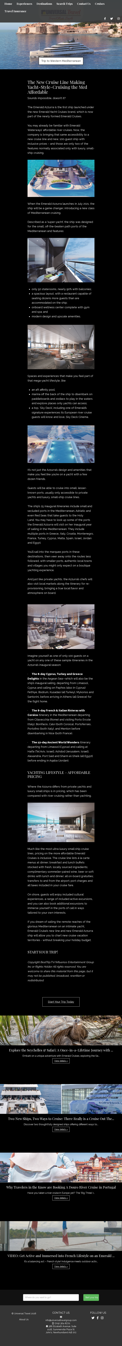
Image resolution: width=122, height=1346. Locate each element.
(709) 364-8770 (62, 1323)
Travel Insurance (15, 11)
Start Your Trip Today (61, 1001)
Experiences (24, 4)
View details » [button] (61, 1061)
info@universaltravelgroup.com (61, 1320)
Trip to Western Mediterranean (61, 60)
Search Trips (65, 4)
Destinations (44, 4)
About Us (24, 1319)
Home (8, 4)
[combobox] (51, 1297)
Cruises (99, 4)
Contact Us (83, 4)
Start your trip (91, 1297)
